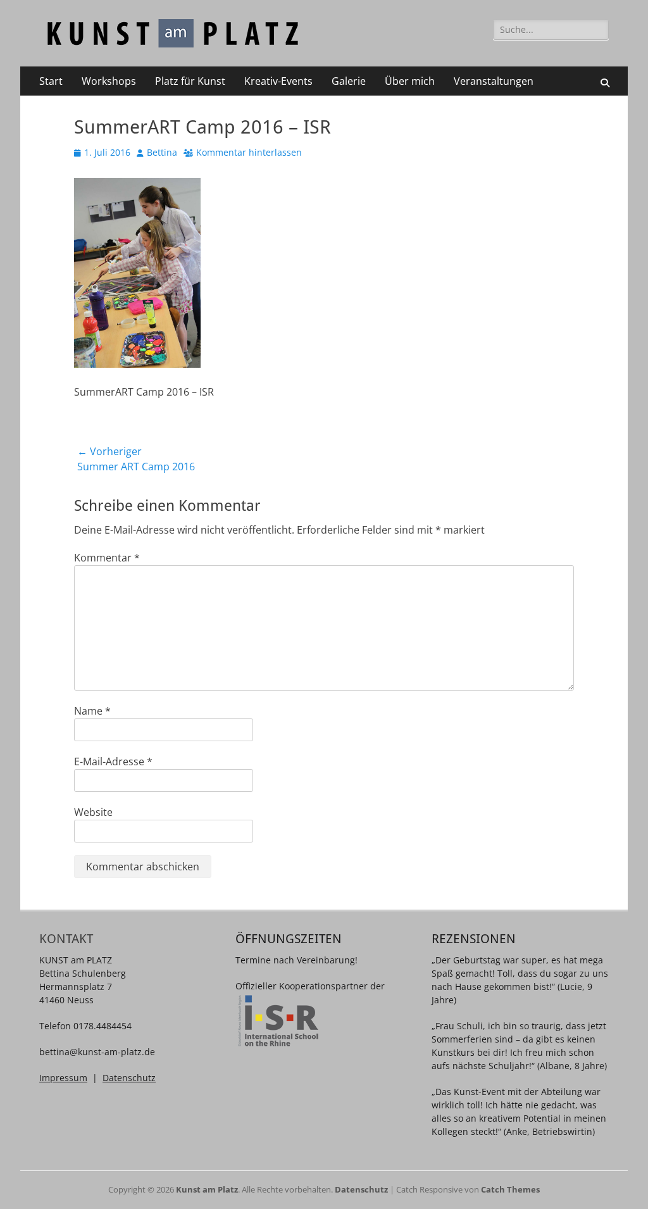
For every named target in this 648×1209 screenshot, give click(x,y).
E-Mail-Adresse (113, 761)
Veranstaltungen (493, 81)
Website (93, 812)
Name (92, 711)
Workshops (109, 81)
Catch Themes (510, 1189)
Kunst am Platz (207, 1189)
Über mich (410, 81)
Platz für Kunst (190, 81)
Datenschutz (129, 1078)
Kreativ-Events (278, 81)
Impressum (63, 1078)
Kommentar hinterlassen (249, 152)
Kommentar (107, 558)
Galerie (349, 81)
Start (51, 81)
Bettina (162, 152)
